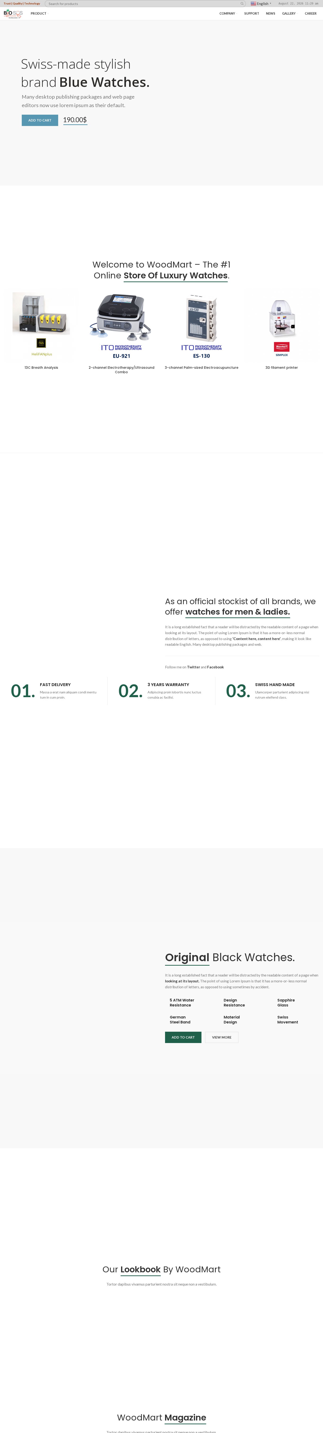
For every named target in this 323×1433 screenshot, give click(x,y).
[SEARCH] (242, 3)
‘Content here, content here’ (256, 639)
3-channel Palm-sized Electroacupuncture (201, 367)
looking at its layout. (182, 981)
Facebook (215, 667)
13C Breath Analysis (41, 367)
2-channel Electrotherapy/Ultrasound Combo (121, 370)
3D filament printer (282, 367)
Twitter (193, 667)
